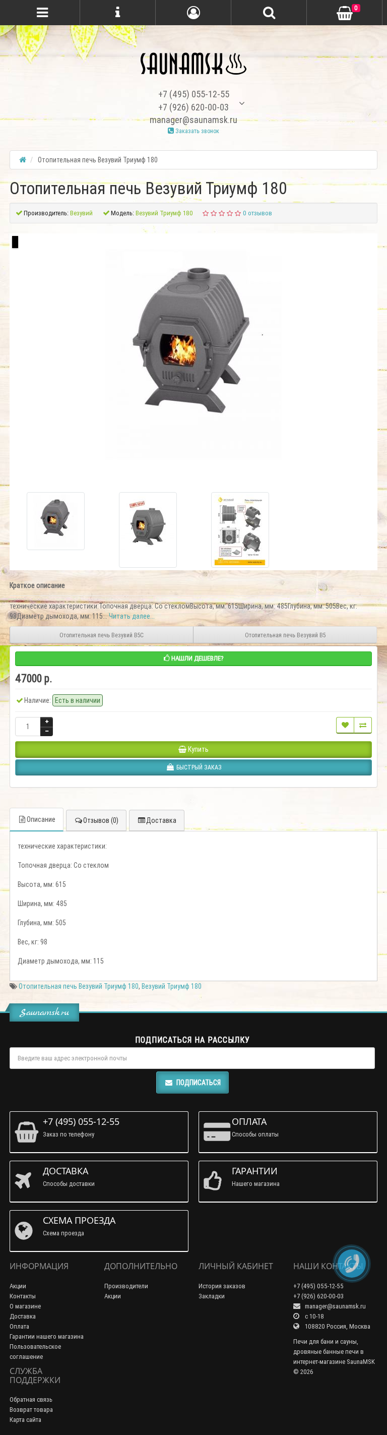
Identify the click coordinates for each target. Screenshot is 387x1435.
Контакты (23, 1296)
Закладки (212, 1296)
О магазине (25, 1306)
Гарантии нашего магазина (47, 1336)
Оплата (19, 1326)
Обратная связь (31, 1399)
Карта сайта (25, 1419)
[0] (344, 13)
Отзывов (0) (100, 820)
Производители (126, 1286)
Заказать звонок (196, 131)
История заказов (222, 1286)
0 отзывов (257, 213)
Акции (18, 1286)
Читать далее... (132, 616)
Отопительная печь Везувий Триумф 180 (79, 986)
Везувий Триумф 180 (172, 986)
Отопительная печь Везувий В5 (285, 635)
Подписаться (198, 1082)
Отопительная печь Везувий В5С (101, 635)
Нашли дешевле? (197, 658)
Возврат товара (31, 1409)
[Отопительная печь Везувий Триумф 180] (193, 353)
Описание (41, 819)
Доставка (161, 820)
